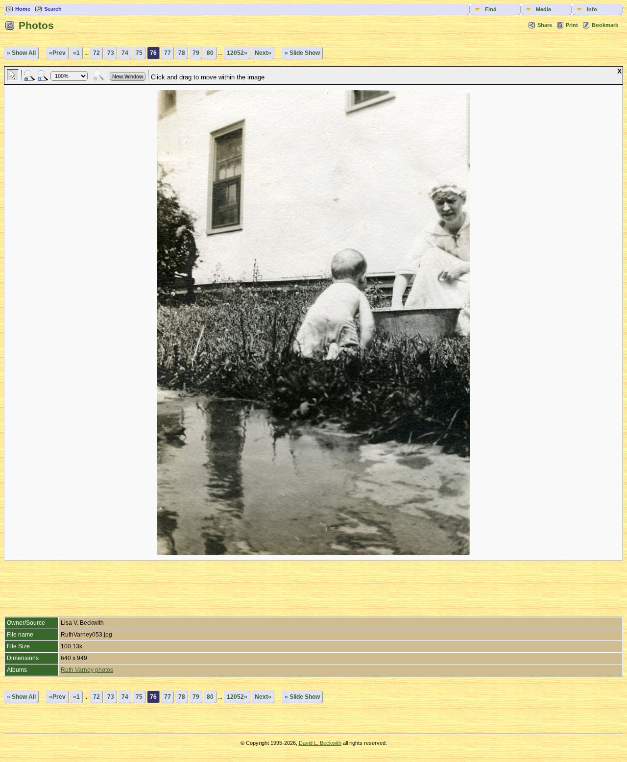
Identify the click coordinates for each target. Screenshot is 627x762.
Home (22, 9)
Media (543, 9)
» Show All (21, 52)
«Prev (57, 52)
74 (124, 52)
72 (96, 52)
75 (139, 52)
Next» (263, 52)
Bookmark (605, 25)
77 (167, 52)
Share (544, 25)
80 (210, 52)
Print (572, 25)
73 (110, 52)
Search (53, 9)
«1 (76, 52)
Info (592, 9)
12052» (237, 52)
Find (491, 9)
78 (181, 52)
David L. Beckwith (320, 743)
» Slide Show (302, 52)
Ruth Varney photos (87, 669)
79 (196, 52)
